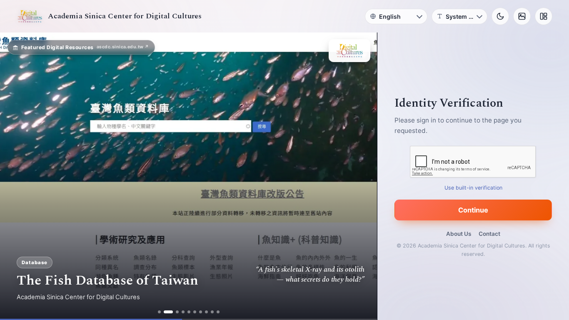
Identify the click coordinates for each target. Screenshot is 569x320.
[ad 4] (183, 311)
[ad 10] (218, 311)
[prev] (15, 176)
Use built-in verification (473, 188)
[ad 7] (200, 311)
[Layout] (543, 16)
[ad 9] (212, 311)
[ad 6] (194, 311)
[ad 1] (159, 311)
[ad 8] (206, 311)
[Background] (522, 16)
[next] (362, 176)
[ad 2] (168, 311)
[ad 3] (177, 311)
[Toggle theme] (500, 16)
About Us (458, 233)
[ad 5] (188, 311)
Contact (489, 233)
